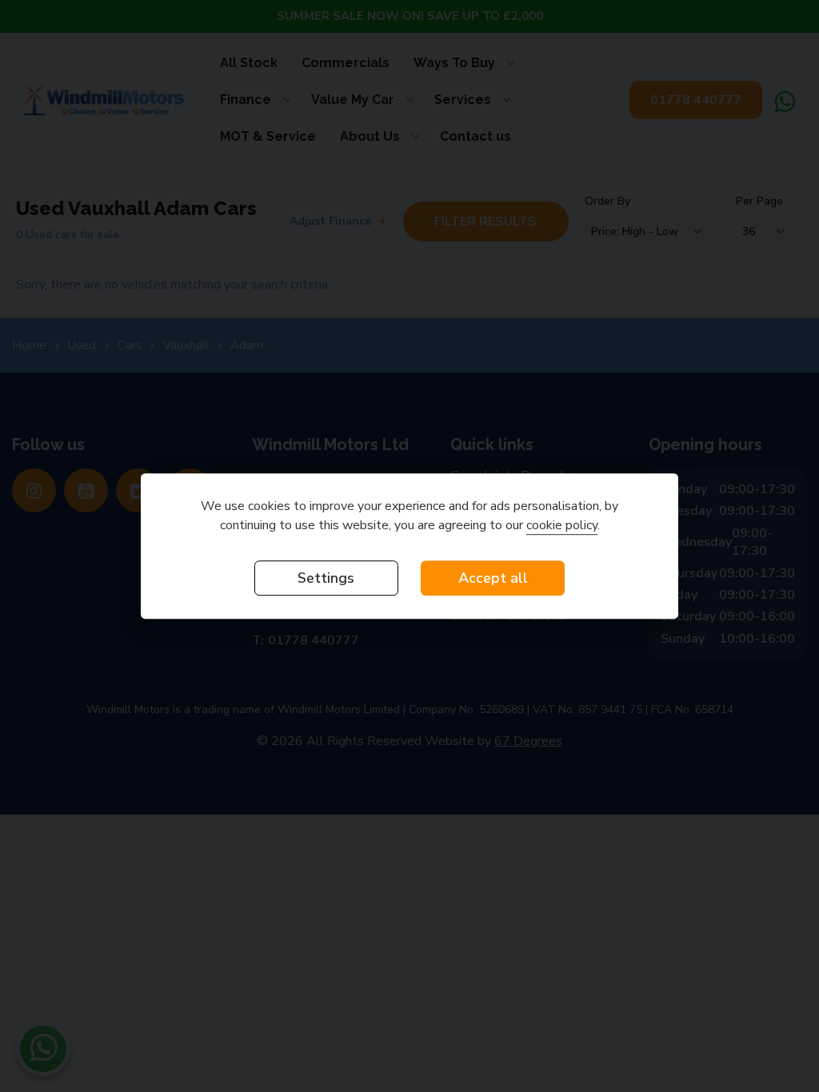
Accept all (493, 578)
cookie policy (561, 525)
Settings (326, 578)
